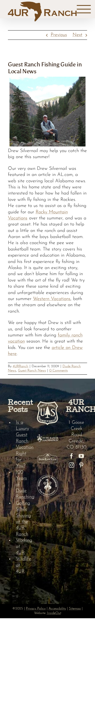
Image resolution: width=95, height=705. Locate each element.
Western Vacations (51, 299)
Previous (59, 35)
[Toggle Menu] (83, 9)
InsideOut (54, 613)
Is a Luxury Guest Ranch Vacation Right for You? (22, 444)
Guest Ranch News (32, 370)
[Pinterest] (81, 465)
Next (77, 35)
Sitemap (75, 608)
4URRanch (20, 366)
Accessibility (57, 608)
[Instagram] (71, 465)
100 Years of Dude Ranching (22, 485)
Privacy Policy (36, 608)
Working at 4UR (22, 546)
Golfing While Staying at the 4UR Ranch (22, 519)
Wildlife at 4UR (22, 565)
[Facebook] (71, 456)
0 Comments (58, 370)
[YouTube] (81, 456)
